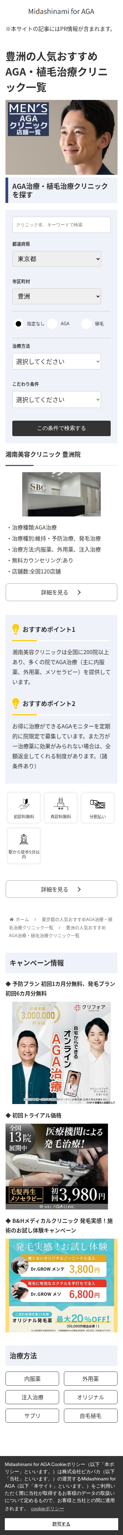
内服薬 (32, 1378)
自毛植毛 (90, 1415)
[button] (110, 953)
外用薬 (90, 1378)
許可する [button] (61, 1524)
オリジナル (90, 1397)
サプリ (32, 1415)
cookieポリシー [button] (47, 1508)
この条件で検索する (61, 428)
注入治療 (32, 1397)
